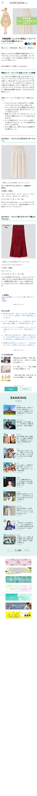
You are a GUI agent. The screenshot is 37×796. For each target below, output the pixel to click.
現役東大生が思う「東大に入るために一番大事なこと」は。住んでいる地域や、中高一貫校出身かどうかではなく (19, 315)
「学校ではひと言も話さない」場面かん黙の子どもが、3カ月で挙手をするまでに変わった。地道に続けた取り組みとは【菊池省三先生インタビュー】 (19, 337)
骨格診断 (14, 48)
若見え (32, 48)
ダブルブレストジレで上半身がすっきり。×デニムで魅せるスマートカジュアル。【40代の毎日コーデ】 (19, 329)
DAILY (11, 389)
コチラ (25, 66)
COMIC (25, 389)
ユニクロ (23, 48)
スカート (5, 48)
